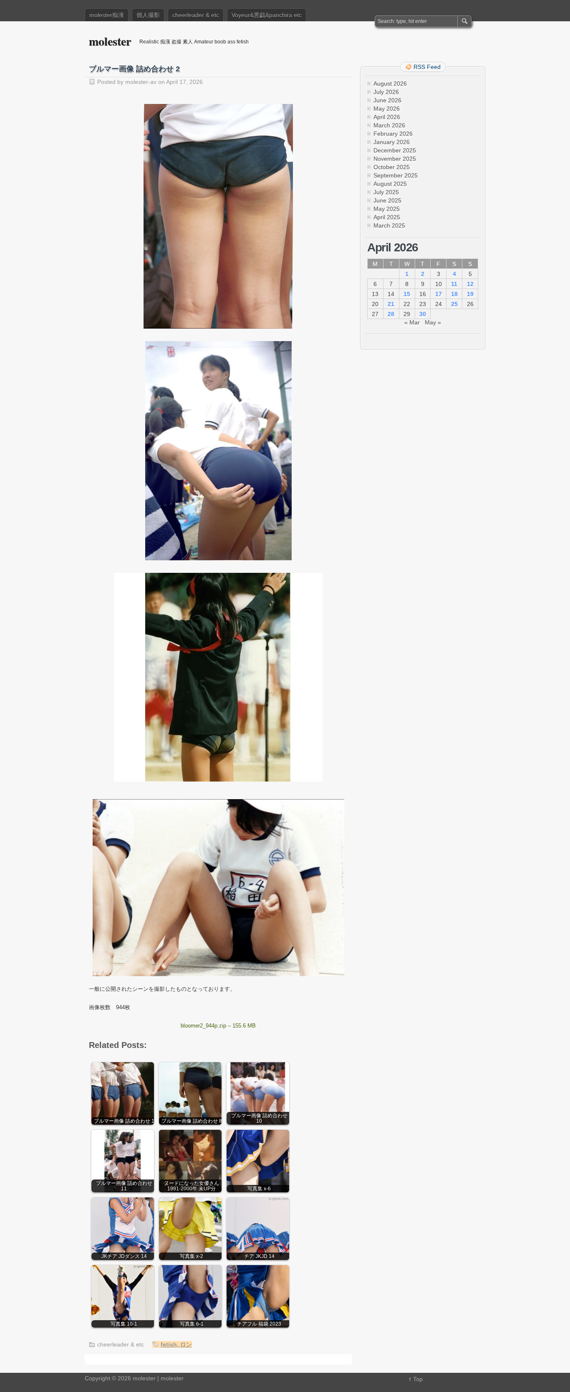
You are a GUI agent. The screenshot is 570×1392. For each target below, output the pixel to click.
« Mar (412, 322)
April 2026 (386, 117)
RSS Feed (427, 66)
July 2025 (386, 192)
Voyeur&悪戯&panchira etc (267, 15)
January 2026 (391, 142)
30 (422, 314)
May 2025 (386, 208)
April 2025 (386, 217)
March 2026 (389, 125)
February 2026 (393, 133)
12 (470, 284)
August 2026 (390, 83)
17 (438, 294)
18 (454, 294)
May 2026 (386, 108)
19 (470, 294)
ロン (186, 1344)
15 (407, 294)
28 (391, 314)
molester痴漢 (106, 15)
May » (433, 322)
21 (391, 304)
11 (454, 284)
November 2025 (394, 158)
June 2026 (387, 100)
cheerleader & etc (195, 15)
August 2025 (390, 183)
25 (454, 304)
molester (110, 41)
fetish (169, 1344)
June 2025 (387, 200)
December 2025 (394, 150)
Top (418, 1379)
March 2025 (389, 225)
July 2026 (386, 92)
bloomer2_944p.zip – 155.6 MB (218, 1025)
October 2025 (391, 167)
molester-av (140, 81)
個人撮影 (148, 15)
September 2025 (395, 175)
